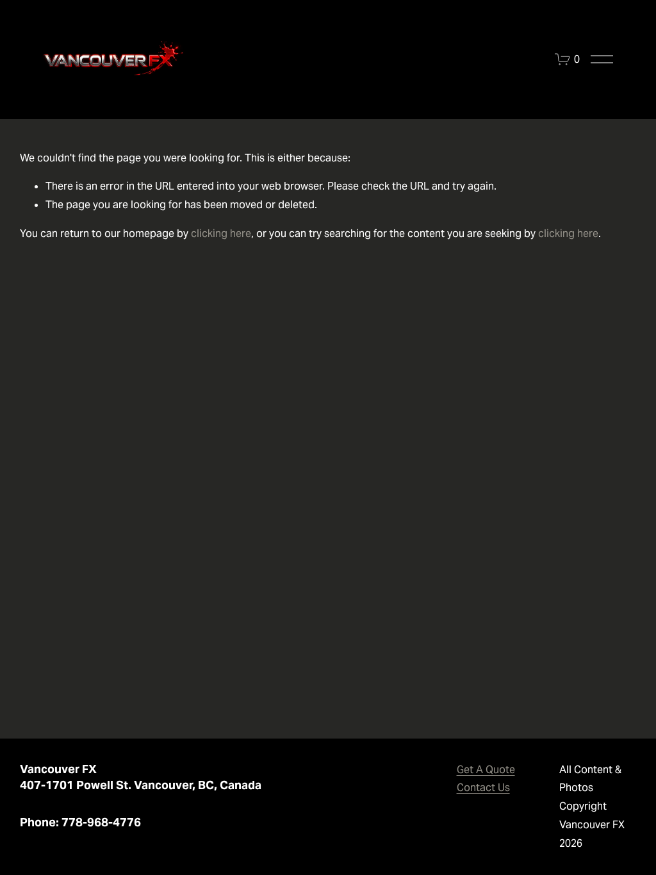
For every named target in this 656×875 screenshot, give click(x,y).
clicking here (221, 233)
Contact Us (483, 787)
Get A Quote (486, 769)
